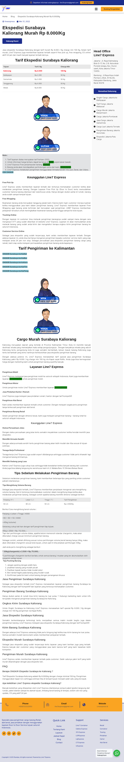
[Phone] (6, 704)
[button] (96, 9)
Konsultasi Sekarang (107, 91)
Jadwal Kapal (59, 736)
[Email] (47, 704)
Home (59, 726)
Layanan (58, 733)
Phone (25, 704)
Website (102, 704)
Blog (59, 739)
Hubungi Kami (12, 41)
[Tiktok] (14, 733)
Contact (59, 742)
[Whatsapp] (19, 733)
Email (63, 704)
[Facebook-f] (4, 733)
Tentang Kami (59, 729)
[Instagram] (9, 733)
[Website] (83, 704)
